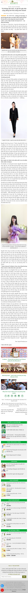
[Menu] (2, 2)
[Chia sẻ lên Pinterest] (15, 396)
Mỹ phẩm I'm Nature (19, 404)
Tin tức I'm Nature (16, 6)
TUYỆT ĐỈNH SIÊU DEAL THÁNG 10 (15, 429)
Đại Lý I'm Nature (20, 13)
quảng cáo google (18, 582)
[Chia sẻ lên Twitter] (8, 396)
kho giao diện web (9, 582)
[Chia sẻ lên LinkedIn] (19, 396)
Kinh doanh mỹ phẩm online (9, 404)
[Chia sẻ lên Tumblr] (22, 396)
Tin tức (9, 6)
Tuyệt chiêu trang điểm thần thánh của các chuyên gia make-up (7, 411)
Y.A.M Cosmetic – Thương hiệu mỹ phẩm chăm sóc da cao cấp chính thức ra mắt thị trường (16, 436)
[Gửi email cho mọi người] (12, 396)
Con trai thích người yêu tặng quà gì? (15, 473)
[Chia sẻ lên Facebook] (6, 396)
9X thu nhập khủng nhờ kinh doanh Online (14, 403)
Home (3, 399)
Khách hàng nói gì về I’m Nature (13, 455)
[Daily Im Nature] (14, 2)
